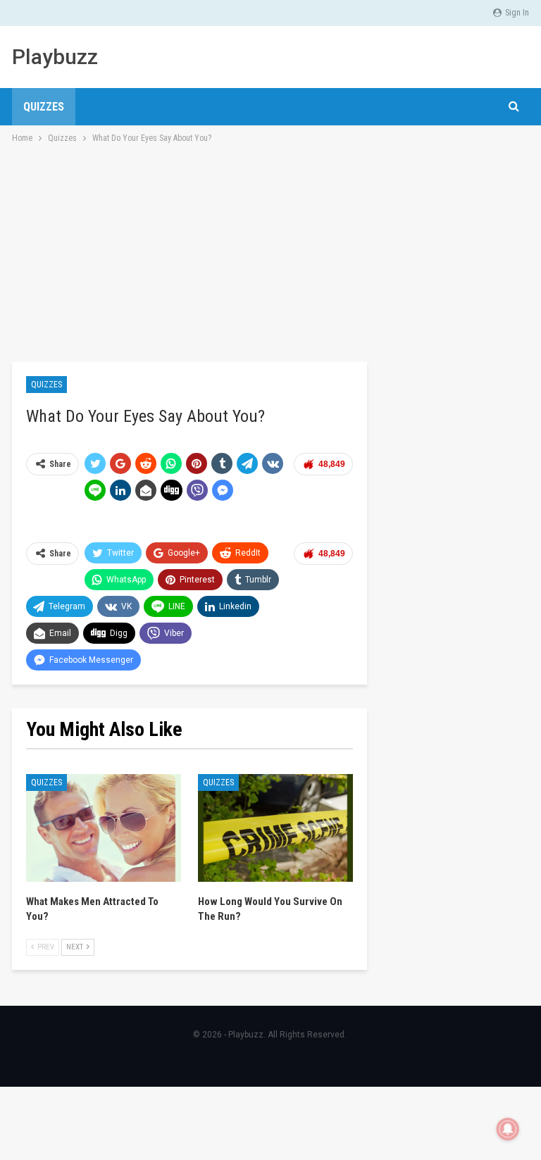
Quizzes (43, 106)
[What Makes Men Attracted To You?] (103, 828)
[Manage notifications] (508, 1129)
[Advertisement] (270, 251)
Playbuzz (55, 56)
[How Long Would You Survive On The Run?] (275, 828)
